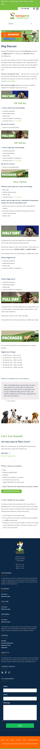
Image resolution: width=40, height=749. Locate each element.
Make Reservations (5, 596)
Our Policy (3, 640)
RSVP (24, 740)
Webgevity (21, 743)
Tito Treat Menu (10, 81)
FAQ (7, 740)
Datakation (35, 743)
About (12, 740)
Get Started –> (4, 594)
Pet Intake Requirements (7, 643)
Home (2, 740)
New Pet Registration (8, 456)
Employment (4, 647)
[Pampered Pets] (20, 20)
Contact (18, 740)
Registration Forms (5, 645)
